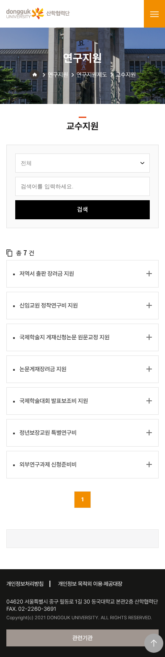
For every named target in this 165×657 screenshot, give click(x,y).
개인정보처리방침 (25, 584)
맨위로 (153, 643)
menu (154, 14)
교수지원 (126, 74)
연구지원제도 (92, 74)
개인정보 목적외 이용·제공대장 (90, 584)
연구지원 (58, 74)
